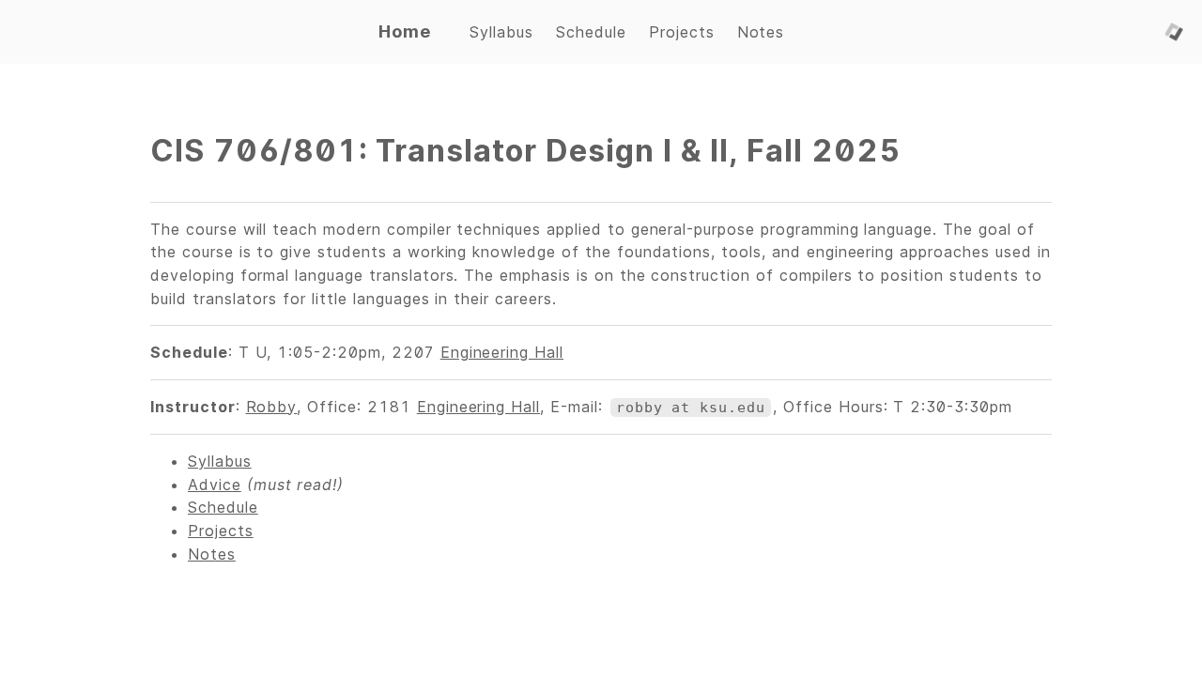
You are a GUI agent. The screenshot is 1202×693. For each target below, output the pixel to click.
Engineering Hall (501, 352)
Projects (221, 530)
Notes (212, 554)
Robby (272, 406)
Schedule (223, 507)
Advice (214, 484)
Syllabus (220, 461)
